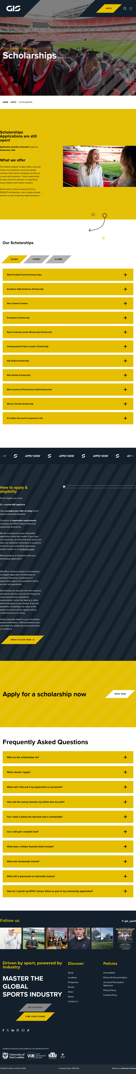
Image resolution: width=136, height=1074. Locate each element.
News (70, 991)
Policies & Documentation (115, 977)
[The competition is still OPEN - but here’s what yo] (125, 938)
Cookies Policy (110, 995)
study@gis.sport (27, 549)
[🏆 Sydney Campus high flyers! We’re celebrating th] (56, 938)
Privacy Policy (109, 990)
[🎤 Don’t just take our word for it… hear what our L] (33, 938)
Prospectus (73, 982)
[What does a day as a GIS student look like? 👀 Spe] (102, 938)
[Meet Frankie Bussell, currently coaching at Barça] (79, 938)
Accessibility (109, 972)
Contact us (73, 1001)
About (71, 996)
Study (70, 972)
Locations (72, 977)
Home (5, 102)
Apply (13, 102)
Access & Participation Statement (113, 984)
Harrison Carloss (129, 1068)
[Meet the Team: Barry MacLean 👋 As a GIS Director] (11, 938)
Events (71, 987)
